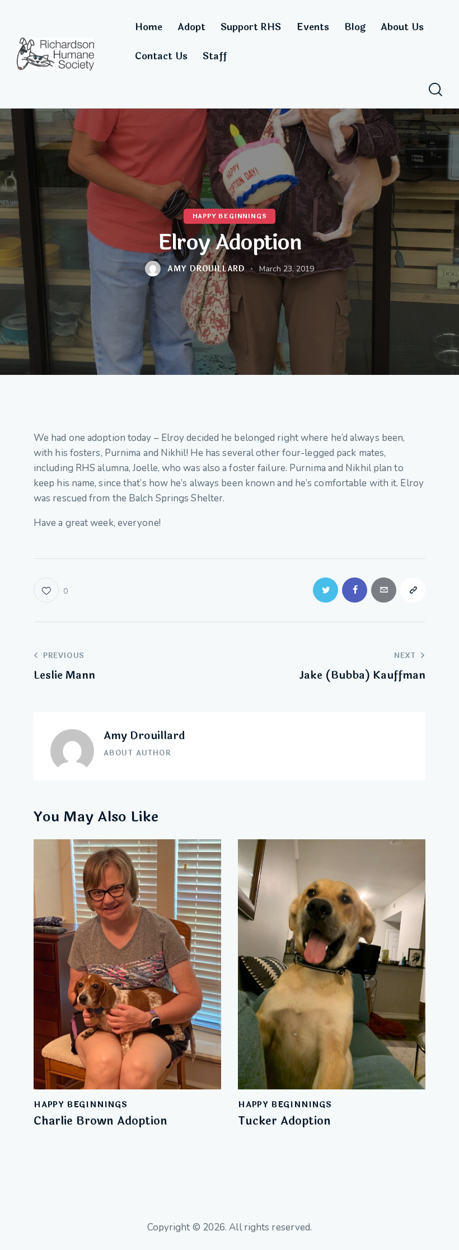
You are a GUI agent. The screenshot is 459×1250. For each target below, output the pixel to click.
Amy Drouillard (144, 735)
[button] (51, 590)
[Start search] (435, 89)
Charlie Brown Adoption (100, 1121)
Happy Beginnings (230, 217)
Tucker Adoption (284, 1121)
